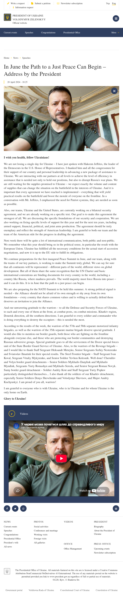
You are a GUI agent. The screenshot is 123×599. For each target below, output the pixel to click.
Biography (99, 526)
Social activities (41, 526)
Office (68, 543)
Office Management (73, 548)
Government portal (14, 590)
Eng (114, 3)
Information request (24, 7)
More (114, 32)
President (101, 521)
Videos (68, 521)
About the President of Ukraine (104, 532)
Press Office (102, 543)
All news (8, 546)
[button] (15, 508)
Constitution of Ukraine (107, 590)
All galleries (39, 542)
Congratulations (48, 32)
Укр (108, 3)
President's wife (11, 542)
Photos (39, 521)
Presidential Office (71, 32)
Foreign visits (40, 538)
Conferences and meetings (46, 530)
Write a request (18, 3)
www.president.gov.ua (60, 576)
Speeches (29, 32)
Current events (10, 32)
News (15, 57)
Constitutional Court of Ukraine (75, 590)
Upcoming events (102, 548)
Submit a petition (42, 3)
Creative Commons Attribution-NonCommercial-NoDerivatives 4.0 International (66, 572)
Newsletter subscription (71, 3)
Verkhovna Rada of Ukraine (41, 590)
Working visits (41, 534)
